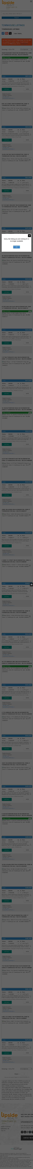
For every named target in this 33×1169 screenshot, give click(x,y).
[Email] (27, 1132)
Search (16, 17)
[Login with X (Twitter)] (10, 34)
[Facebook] (22, 1132)
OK (16, 247)
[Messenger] (30, 1132)
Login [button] (17, 33)
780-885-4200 (6, 97)
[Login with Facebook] (3, 34)
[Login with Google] (6, 34)
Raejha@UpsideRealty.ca (8, 98)
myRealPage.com (16, 1149)
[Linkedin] (25, 1132)
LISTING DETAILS (7, 89)
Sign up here (24, 44)
